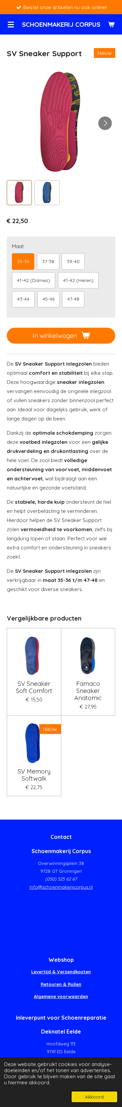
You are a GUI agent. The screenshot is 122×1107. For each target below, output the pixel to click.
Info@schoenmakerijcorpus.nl (61, 887)
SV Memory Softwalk (34, 775)
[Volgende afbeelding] (105, 123)
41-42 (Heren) (78, 280)
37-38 (48, 261)
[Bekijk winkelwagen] (111, 24)
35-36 (23, 261)
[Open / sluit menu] (10, 24)
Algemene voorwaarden (61, 996)
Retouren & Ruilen (61, 984)
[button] (19, 192)
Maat (18, 246)
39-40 (73, 261)
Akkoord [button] (94, 1097)
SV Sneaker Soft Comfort (34, 687)
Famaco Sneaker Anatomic (88, 690)
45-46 (48, 299)
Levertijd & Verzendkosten (61, 971)
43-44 (23, 299)
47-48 (73, 299)
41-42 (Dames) (33, 280)
